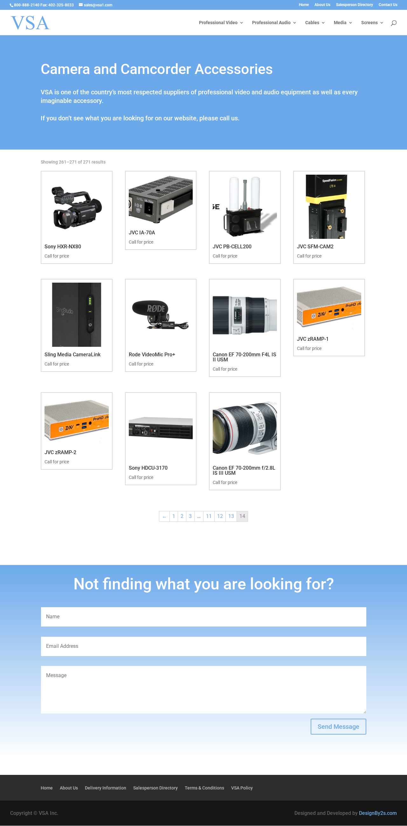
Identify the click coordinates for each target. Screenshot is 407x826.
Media (340, 22)
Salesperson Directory (354, 5)
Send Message (338, 726)
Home (304, 5)
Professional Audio (271, 22)
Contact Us (388, 5)
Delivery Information (105, 788)
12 (220, 516)
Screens (369, 22)
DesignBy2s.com (378, 813)
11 (209, 516)
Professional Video (218, 22)
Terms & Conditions (204, 788)
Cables (312, 22)
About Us (322, 5)
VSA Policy (242, 788)
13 (231, 516)
